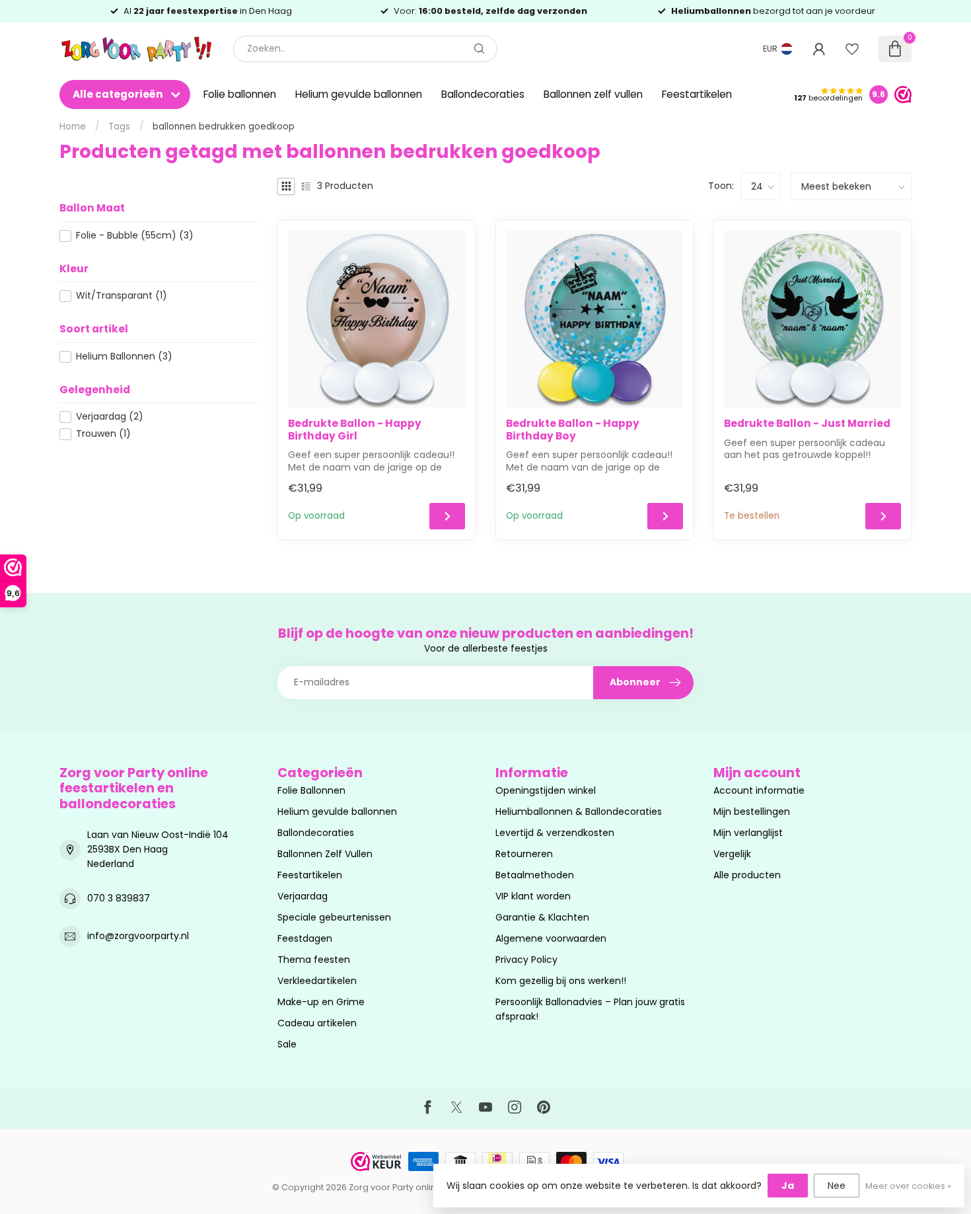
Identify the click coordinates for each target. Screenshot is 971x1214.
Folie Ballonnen (311, 790)
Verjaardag (109, 417)
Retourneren (524, 853)
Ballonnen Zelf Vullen (325, 853)
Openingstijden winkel (545, 790)
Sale (287, 1044)
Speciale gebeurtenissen (334, 917)
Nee (836, 1185)
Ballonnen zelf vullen (593, 94)
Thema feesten (313, 959)
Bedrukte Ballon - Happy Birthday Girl (354, 430)
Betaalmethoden (534, 875)
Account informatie (759, 790)
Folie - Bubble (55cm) (135, 236)
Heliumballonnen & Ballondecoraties (578, 811)
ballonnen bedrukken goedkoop (224, 126)
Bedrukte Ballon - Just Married (807, 424)
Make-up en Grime (321, 1001)
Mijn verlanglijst (748, 832)
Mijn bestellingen (751, 811)
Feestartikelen (697, 94)
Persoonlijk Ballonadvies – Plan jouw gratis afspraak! (590, 1009)
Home (72, 126)
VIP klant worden (533, 896)
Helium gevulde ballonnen (358, 94)
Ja (787, 1185)
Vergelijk (732, 853)
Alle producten (747, 875)
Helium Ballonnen (124, 356)
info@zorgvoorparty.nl (138, 935)
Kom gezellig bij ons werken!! (560, 980)
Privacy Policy (526, 959)
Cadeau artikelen (317, 1023)
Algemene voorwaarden (550, 938)
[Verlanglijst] (852, 49)
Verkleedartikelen (317, 980)
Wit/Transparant (121, 296)
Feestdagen (304, 938)
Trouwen (103, 434)
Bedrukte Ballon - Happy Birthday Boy (572, 430)
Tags (119, 126)
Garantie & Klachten (542, 917)
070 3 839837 (118, 898)
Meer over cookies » (908, 1186)
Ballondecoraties (482, 94)
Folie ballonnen (239, 94)
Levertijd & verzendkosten (554, 832)
